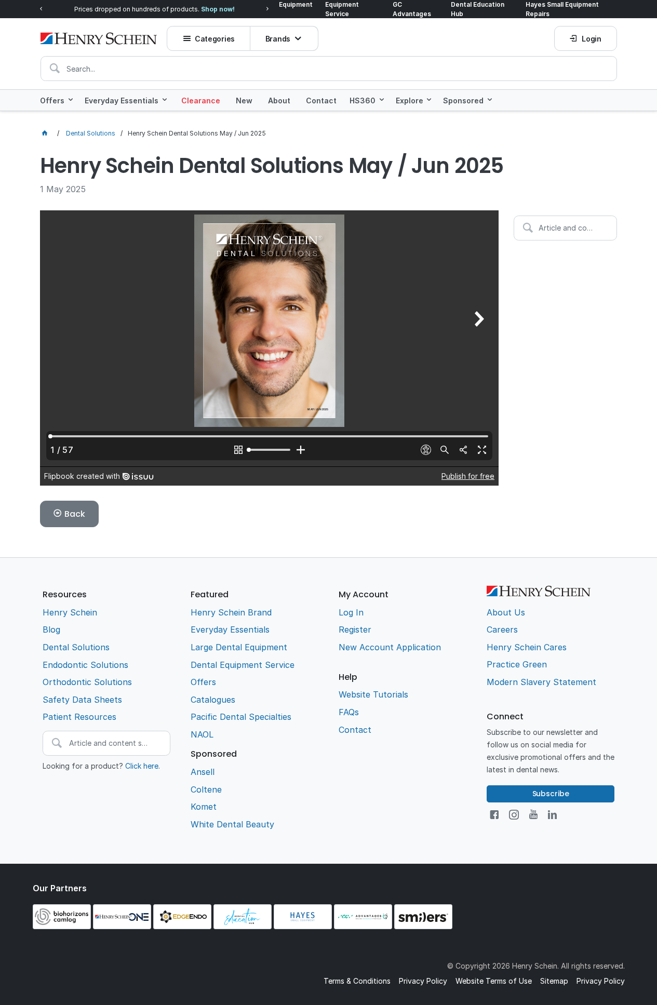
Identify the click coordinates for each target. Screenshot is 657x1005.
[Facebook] (494, 814)
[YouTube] (533, 814)
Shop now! (218, 9)
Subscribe (550, 793)
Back (74, 514)
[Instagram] (513, 814)
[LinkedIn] (552, 814)
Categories (215, 38)
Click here (141, 765)
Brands (277, 38)
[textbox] (328, 68)
